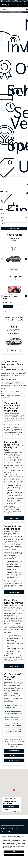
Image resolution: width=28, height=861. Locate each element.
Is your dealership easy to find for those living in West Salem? (13, 730)
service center (13, 627)
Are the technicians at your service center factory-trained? (13, 724)
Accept (14, 851)
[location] (27, 0)
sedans (12, 506)
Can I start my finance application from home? (11, 718)
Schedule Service (13, 280)
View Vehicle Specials (14, 750)
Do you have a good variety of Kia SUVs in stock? (13, 706)
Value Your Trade (14, 755)
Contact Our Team (14, 760)
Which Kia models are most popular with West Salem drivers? (14, 712)
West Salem (8, 420)
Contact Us (7, 831)
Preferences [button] (8, 847)
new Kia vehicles (18, 476)
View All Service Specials (13, 279)
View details (14, 350)
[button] (14, 790)
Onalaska (14, 420)
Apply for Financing (14, 592)
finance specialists (9, 555)
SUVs (11, 508)
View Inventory (14, 518)
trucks (16, 508)
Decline (14, 854)
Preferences (14, 857)
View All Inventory (13, 240)
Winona (8, 421)
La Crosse (19, 420)
